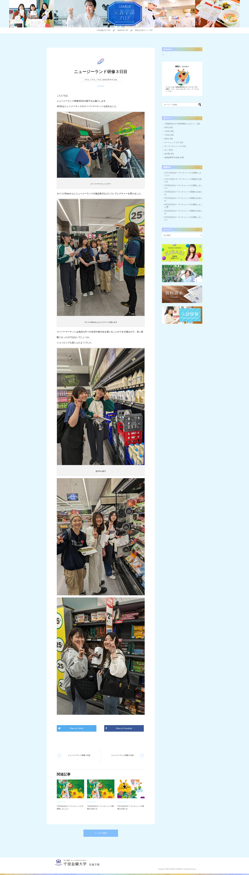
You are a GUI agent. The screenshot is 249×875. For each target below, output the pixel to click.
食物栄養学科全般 (109, 80)
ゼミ (166, 150)
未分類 (167, 154)
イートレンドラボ (171, 142)
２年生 (92, 80)
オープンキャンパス (172, 146)
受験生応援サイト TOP (144, 30)
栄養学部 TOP (122, 30)
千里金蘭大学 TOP (103, 30)
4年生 (166, 139)
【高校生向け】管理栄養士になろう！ (180, 124)
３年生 (99, 80)
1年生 (86, 80)
